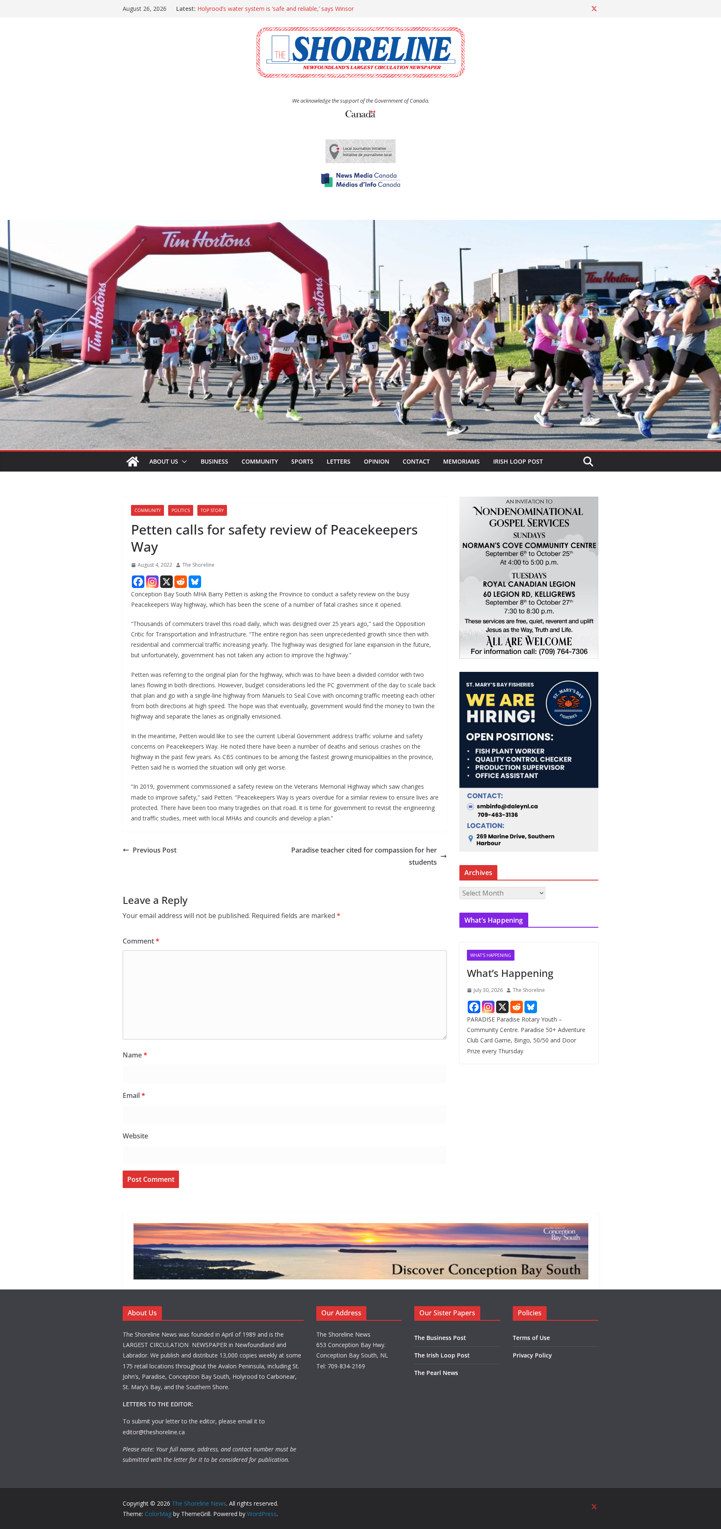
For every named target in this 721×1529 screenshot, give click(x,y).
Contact (416, 461)
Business (214, 461)
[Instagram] (152, 581)
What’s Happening (510, 973)
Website (135, 1135)
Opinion (376, 461)
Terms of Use (531, 1338)
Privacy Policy (532, 1355)
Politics (180, 510)
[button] (182, 461)
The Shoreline (198, 564)
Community (260, 461)
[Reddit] (180, 581)
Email (134, 1095)
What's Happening (490, 955)
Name (135, 1055)
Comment (141, 941)
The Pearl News (436, 1373)
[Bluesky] (195, 581)
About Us (163, 461)
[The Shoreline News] (360, 225)
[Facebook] (138, 581)
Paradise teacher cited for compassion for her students (364, 856)
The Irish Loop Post (442, 1355)
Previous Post (154, 850)
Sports (302, 461)
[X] (166, 581)
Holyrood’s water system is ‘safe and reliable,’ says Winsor (275, 9)
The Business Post (440, 1338)
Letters (338, 461)
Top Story (212, 510)
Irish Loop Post (518, 461)
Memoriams (461, 461)
